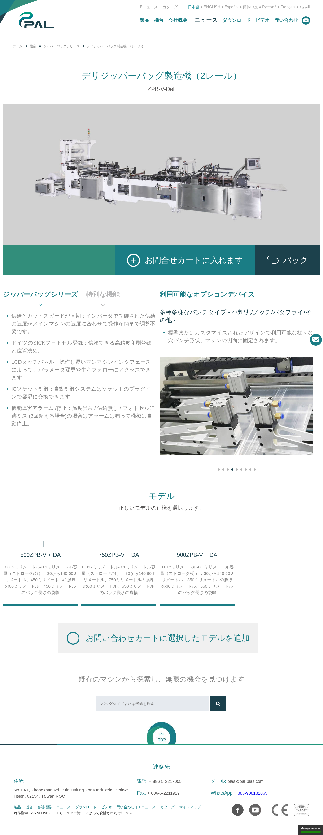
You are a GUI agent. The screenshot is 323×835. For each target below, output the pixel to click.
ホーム (17, 46)
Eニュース (149, 7)
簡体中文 (250, 7)
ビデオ (263, 20)
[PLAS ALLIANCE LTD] (36, 20)
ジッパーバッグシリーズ (61, 46)
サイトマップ (190, 807)
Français (288, 7)
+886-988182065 (251, 793)
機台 (159, 20)
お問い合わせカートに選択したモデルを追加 (167, 638)
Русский (269, 7)
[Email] (316, 340)
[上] (161, 733)
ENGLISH (212, 7)
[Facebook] (235, 807)
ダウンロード (237, 20)
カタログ (170, 7)
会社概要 (177, 20)
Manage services (311, 828)
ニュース (206, 20)
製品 (144, 20)
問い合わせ (286, 20)
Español (232, 7)
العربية (305, 7)
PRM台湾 (73, 813)
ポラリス (125, 813)
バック (295, 260)
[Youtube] (252, 807)
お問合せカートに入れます (194, 260)
